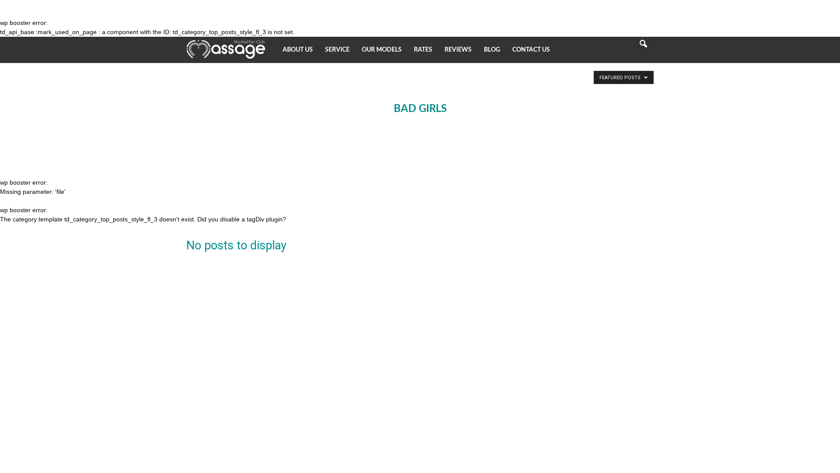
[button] (643, 49)
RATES (423, 50)
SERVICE (337, 50)
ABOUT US (298, 50)
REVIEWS (458, 50)
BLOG (492, 50)
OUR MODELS (382, 50)
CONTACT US (531, 50)
